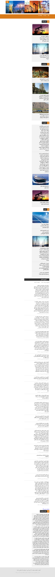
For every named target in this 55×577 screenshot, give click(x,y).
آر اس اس (29, 570)
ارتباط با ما (40, 15)
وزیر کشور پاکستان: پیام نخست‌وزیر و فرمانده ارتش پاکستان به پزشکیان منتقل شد (42, 476)
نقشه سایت (35, 570)
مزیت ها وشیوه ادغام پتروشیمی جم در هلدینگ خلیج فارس (44, 232)
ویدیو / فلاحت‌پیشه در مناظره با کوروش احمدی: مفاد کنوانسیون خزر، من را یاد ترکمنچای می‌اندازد (42, 397)
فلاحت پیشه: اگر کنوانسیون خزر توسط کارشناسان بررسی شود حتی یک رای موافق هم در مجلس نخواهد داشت (41, 417)
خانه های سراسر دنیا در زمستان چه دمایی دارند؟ (44, 273)
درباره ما (44, 15)
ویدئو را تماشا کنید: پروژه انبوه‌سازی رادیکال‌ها (43, 456)
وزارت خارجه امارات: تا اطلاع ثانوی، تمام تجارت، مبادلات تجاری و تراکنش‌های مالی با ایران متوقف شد (41, 356)
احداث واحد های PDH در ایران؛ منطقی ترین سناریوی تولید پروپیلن (44, 116)
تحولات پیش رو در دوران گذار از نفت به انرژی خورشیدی (45, 225)
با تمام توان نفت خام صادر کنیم (45, 187)
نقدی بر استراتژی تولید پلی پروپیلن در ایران (44, 79)
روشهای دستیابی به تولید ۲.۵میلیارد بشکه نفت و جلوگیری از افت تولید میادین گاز (44, 39)
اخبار (39, 570)
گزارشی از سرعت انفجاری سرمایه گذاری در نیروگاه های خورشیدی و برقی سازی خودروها (41, 377)
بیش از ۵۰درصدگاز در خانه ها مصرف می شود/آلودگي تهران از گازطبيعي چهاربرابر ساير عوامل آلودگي (44, 266)
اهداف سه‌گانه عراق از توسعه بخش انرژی (44, 203)
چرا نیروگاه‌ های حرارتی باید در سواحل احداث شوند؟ (44, 57)
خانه (48, 15)
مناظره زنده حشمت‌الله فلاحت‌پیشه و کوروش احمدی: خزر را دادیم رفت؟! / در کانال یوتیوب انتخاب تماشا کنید (42, 425)
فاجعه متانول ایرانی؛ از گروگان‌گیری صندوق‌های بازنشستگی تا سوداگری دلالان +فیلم (44, 97)
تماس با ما (19, 570)
